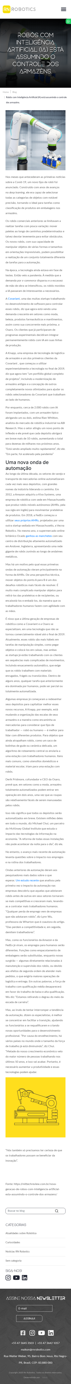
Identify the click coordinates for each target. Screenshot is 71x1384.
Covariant (14, 298)
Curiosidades (13, 1242)
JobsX (45, 1377)
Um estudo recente (27, 880)
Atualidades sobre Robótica (21, 1233)
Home (6, 92)
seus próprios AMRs (26, 520)
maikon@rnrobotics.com (35, 1349)
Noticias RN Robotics (18, 1251)
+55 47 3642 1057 (48, 1343)
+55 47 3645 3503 (23, 1343)
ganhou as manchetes (39, 536)
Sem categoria (13, 1261)
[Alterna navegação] (63, 9)
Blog (14, 92)
